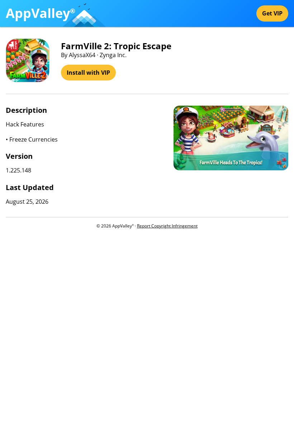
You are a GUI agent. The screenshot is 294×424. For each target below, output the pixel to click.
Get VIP (272, 13)
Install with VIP (88, 73)
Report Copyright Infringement (167, 226)
